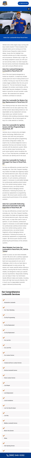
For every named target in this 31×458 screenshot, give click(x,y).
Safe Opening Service (9, 445)
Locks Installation (8, 400)
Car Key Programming (9, 317)
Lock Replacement (8, 393)
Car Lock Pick (7, 347)
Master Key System (9, 430)
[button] (29, 9)
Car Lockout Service (9, 355)
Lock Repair (7, 385)
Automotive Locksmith (9, 302)
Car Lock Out (7, 340)
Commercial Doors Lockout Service (12, 363)
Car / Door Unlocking (9, 310)
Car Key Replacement (9, 325)
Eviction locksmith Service (10, 370)
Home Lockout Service (9, 378)
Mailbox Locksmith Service (10, 423)
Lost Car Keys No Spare (10, 408)
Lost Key (6, 415)
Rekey (5, 438)
